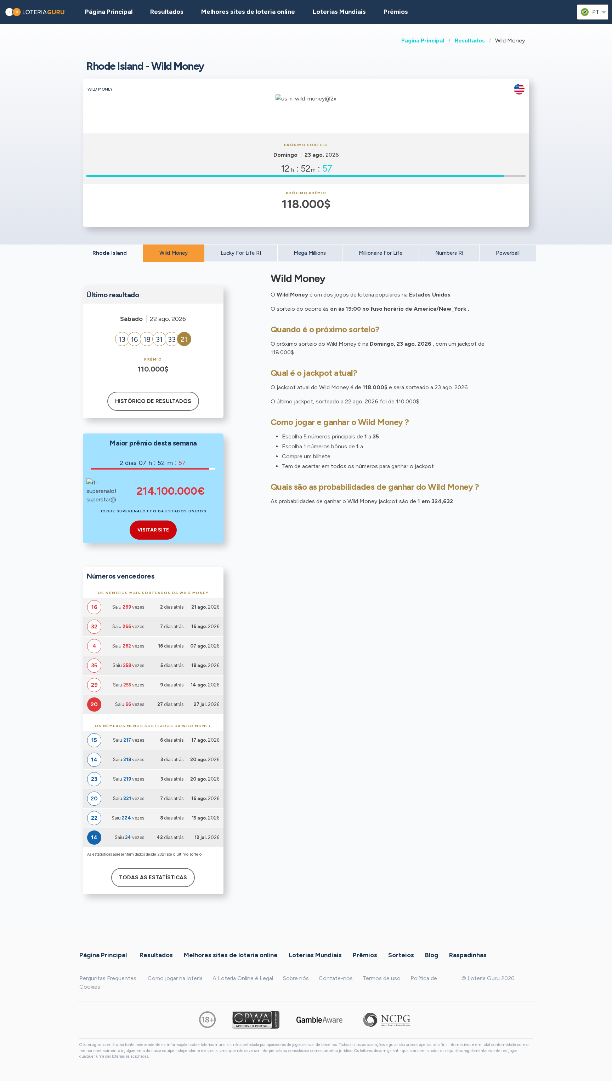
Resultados (470, 40)
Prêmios (396, 12)
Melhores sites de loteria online (248, 12)
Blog (431, 955)
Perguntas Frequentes (107, 978)
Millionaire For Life (380, 253)
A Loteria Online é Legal (242, 978)
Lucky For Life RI (241, 253)
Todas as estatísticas (153, 877)
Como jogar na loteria (175, 978)
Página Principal (422, 40)
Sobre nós (296, 978)
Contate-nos (336, 978)
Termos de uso (382, 978)
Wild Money (173, 253)
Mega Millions (310, 253)
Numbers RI (449, 253)
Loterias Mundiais (339, 12)
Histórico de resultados (153, 401)
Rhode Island (109, 253)
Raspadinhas (468, 955)
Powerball (508, 253)
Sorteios (401, 955)
